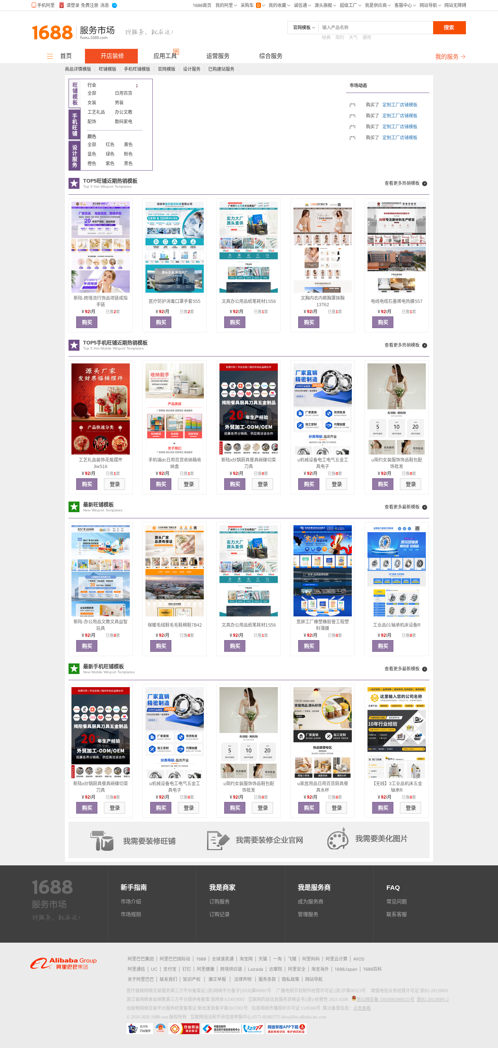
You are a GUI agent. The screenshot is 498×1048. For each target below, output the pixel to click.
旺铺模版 (107, 69)
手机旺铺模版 (137, 69)
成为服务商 (310, 901)
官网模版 (166, 69)
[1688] (52, 892)
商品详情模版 (78, 69)
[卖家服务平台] (50, 907)
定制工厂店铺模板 (399, 105)
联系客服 (396, 914)
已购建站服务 (221, 69)
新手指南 (134, 887)
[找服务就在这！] (56, 919)
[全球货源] (106, 34)
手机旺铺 (74, 124)
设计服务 (192, 69)
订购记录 (219, 914)
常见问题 (396, 901)
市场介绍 (131, 901)
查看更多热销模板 (402, 183)
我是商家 (222, 887)
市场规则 (131, 914)
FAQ (393, 887)
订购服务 (219, 901)
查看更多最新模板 (402, 507)
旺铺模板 (75, 93)
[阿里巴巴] (52, 34)
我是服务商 (314, 887)
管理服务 (308, 914)
